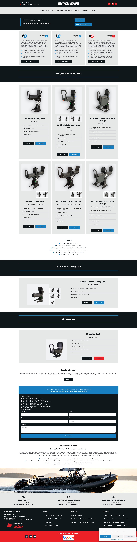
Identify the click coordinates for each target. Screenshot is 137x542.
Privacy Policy (108, 525)
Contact (106, 519)
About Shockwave (76, 515)
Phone (23, 418)
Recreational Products (63, 10)
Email (70, 411)
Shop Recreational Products (53, 515)
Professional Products (46, 10)
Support (84, 10)
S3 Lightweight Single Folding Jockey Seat (35, 400)
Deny (117, 536)
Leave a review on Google (68, 534)
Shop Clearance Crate (51, 525)
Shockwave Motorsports (78, 519)
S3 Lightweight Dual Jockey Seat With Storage (37, 406)
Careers (73, 522)
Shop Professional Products (53, 519)
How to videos (124, 519)
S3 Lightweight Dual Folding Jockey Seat (35, 404)
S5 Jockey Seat (27, 409)
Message (24, 424)
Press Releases (83, 522)
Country (71, 418)
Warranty (107, 522)
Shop (76, 10)
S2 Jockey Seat (27, 407)
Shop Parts (48, 522)
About (93, 10)
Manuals (114, 519)
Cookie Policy (114, 539)
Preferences (129, 536)
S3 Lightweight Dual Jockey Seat (32, 403)
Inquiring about (26, 396)
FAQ (124, 515)
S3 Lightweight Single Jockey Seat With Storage (37, 402)
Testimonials (92, 519)
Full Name (24, 411)
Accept (105, 536)
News (92, 522)
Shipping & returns (118, 522)
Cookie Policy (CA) (121, 525)
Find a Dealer (108, 515)
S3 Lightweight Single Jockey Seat (33, 399)
